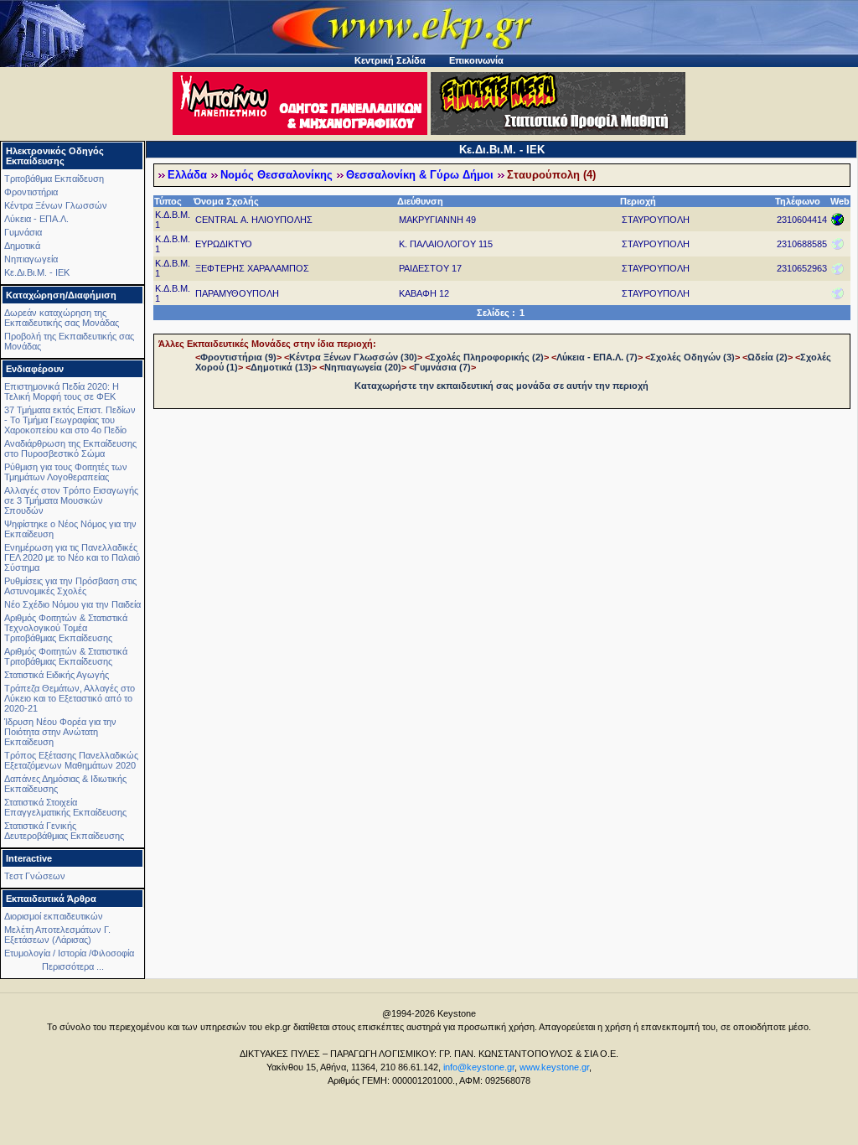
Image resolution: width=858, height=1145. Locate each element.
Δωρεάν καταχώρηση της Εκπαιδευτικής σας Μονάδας (61, 318)
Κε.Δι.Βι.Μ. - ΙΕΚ (37, 272)
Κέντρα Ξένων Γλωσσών (55, 205)
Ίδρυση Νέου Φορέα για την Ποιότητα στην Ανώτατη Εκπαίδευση (60, 732)
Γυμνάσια (23, 232)
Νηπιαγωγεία (31, 259)
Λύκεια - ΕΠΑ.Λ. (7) (597, 357)
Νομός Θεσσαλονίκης (276, 175)
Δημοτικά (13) (281, 367)
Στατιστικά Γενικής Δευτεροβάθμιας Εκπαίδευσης (64, 831)
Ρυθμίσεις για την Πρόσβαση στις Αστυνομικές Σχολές (70, 586)
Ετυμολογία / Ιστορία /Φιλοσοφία (69, 953)
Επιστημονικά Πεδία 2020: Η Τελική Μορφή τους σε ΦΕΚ (61, 391)
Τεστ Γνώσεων (34, 876)
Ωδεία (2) (767, 357)
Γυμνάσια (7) (442, 367)
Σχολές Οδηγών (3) (692, 357)
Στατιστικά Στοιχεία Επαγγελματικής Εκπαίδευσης (65, 807)
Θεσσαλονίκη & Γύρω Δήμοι (420, 175)
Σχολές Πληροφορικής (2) (487, 357)
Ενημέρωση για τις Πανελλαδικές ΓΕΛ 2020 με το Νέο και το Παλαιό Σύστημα (72, 557)
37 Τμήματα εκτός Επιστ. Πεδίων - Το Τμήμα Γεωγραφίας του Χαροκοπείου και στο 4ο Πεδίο (70, 420)
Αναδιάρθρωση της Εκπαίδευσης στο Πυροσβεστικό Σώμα (70, 448)
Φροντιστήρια (31, 192)
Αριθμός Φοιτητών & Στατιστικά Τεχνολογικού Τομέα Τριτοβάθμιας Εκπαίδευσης (65, 628)
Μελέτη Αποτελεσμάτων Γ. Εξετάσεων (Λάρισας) (57, 935)
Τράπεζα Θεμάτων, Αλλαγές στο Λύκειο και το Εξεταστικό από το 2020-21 (69, 698)
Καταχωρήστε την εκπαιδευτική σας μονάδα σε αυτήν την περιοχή (501, 386)
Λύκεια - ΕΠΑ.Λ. (36, 219)
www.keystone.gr (554, 1067)
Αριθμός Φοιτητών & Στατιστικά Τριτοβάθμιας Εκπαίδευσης (65, 656)
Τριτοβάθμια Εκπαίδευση (54, 179)
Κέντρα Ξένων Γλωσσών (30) (353, 357)
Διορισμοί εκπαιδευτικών (53, 916)
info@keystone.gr (478, 1067)
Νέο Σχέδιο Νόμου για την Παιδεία (72, 604)
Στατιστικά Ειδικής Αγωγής (56, 675)
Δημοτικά (22, 246)
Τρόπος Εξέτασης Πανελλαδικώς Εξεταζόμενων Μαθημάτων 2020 (71, 760)
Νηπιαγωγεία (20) (362, 367)
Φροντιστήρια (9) (238, 357)
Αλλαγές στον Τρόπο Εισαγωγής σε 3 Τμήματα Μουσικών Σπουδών (71, 500)
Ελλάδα (187, 175)
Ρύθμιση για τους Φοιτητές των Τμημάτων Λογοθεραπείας (65, 472)
